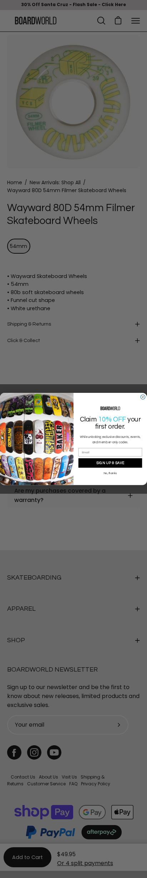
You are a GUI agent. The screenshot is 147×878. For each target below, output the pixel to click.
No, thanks (110, 473)
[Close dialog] (143, 397)
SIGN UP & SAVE (110, 463)
